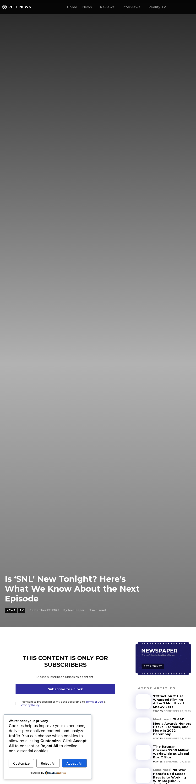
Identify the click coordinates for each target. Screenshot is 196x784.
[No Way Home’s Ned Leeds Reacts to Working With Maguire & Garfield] (143, 775)
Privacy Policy (30, 705)
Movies (158, 711)
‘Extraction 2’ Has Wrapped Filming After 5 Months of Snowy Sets (168, 701)
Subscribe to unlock (65, 689)
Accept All (74, 763)
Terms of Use (94, 701)
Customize (21, 763)
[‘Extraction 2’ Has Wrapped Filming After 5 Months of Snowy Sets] (143, 701)
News (11, 610)
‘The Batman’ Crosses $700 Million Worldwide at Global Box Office (171, 752)
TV (22, 610)
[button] (178, 7)
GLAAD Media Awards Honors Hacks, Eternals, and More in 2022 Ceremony (172, 726)
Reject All (48, 763)
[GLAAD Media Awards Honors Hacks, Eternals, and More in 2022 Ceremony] (143, 725)
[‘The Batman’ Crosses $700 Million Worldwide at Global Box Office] (143, 752)
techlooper (76, 610)
